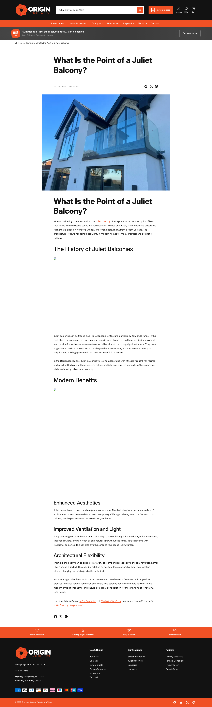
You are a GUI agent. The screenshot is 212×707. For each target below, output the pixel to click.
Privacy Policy (172, 665)
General (29, 43)
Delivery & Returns (174, 656)
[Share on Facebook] (146, 86)
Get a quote (188, 33)
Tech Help (94, 677)
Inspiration (95, 673)
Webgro (49, 702)
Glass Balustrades (136, 656)
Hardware (112, 23)
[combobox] (100, 10)
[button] (193, 10)
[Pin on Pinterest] (156, 86)
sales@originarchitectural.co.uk (30, 664)
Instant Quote (96, 665)
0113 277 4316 (21, 670)
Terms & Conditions (175, 660)
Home (21, 43)
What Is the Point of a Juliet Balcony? (52, 43)
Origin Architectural (29, 702)
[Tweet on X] (151, 86)
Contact (94, 660)
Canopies (97, 23)
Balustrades (57, 23)
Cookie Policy (172, 669)
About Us (94, 656)
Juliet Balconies (77, 23)
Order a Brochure (98, 669)
